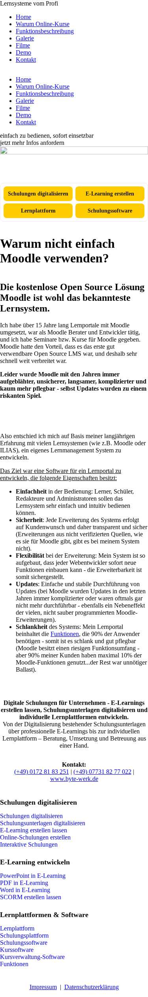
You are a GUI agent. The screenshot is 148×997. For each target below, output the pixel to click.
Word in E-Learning (25, 890)
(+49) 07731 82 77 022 (102, 771)
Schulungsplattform (24, 935)
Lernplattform (38, 210)
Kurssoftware (17, 949)
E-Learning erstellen (110, 193)
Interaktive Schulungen (29, 844)
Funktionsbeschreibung (45, 31)
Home (23, 16)
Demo (23, 52)
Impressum (43, 987)
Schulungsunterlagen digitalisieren (42, 823)
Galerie (25, 38)
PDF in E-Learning (24, 882)
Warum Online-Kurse (42, 24)
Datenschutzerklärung (91, 987)
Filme (23, 45)
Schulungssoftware (110, 210)
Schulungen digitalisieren (38, 193)
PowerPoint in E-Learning (33, 875)
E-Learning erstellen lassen (33, 830)
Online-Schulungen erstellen (35, 837)
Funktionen (65, 633)
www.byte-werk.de (74, 778)
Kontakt (26, 59)
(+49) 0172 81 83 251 (41, 771)
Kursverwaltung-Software (32, 956)
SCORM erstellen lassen (30, 897)
